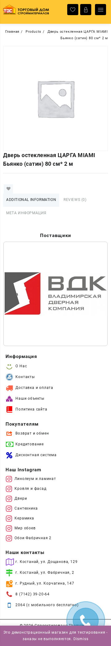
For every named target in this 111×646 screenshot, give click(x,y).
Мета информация (26, 213)
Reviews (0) (75, 200)
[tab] (31, 200)
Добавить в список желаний (8, 189)
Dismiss (80, 639)
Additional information (31, 200)
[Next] (95, 294)
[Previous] (16, 294)
